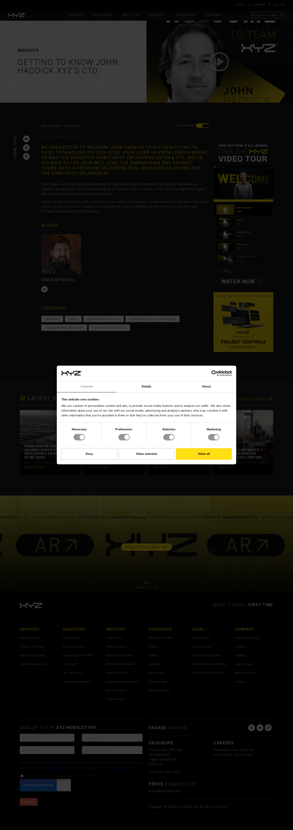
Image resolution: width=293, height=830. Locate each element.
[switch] (124, 437)
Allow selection (146, 453)
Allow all (204, 453)
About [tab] (206, 386)
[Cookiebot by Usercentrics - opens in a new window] (214, 373)
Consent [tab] (87, 386)
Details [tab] (146, 386)
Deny (89, 453)
